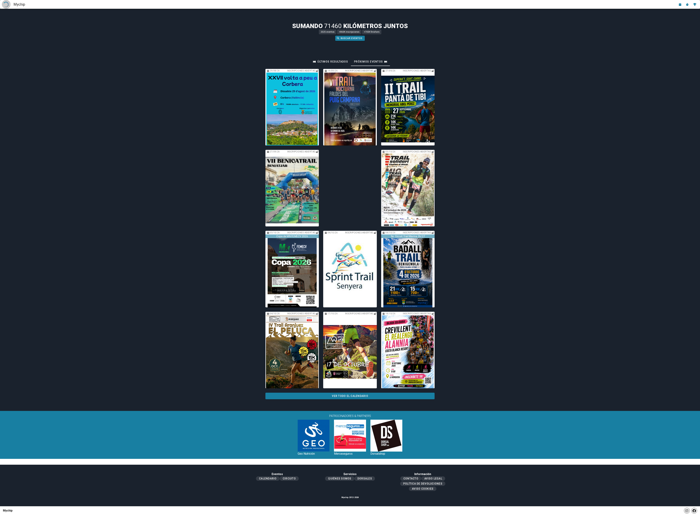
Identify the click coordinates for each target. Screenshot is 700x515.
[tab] (330, 61)
